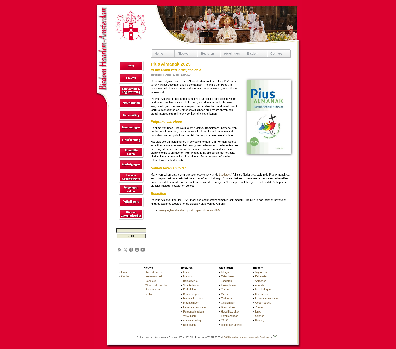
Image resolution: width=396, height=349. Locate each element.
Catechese (227, 276)
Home (158, 53)
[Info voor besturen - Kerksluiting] (131, 120)
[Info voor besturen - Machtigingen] (131, 169)
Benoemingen (191, 294)
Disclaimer (265, 337)
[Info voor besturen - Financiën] (131, 157)
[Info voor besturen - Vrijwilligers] (131, 206)
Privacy (259, 320)
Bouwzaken (228, 307)
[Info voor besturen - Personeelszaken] (131, 194)
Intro (186, 272)
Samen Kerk (152, 289)
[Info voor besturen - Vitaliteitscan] (131, 107)
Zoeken (259, 307)
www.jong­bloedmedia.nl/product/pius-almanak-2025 (189, 210)
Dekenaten (261, 276)
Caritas (225, 289)
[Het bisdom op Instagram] (136, 251)
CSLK (224, 320)
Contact (276, 53)
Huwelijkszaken (230, 311)
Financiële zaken (193, 298)
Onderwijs (227, 298)
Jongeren (226, 280)
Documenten (262, 294)
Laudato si (225, 174)
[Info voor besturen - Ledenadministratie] (131, 181)
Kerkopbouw (228, 285)
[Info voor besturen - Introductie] (131, 70)
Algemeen (261, 272)
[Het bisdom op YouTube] (142, 251)
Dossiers (150, 280)
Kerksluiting (190, 289)
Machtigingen (191, 302)
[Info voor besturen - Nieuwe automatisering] (131, 218)
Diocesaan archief (231, 324)
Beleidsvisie (190, 280)
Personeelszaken (193, 311)
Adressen (260, 280)
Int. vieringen (263, 289)
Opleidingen (228, 302)
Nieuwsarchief (153, 276)
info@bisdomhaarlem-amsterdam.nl (240, 337)
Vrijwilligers (190, 315)
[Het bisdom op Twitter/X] (125, 251)
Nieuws (187, 276)
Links (258, 311)
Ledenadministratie (194, 307)
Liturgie (225, 272)
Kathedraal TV (154, 272)
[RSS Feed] (119, 251)
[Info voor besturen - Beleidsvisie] (131, 95)
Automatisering (192, 320)
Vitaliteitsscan (191, 285)
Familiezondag (229, 315)
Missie (225, 294)
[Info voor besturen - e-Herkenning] (131, 144)
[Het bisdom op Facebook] (131, 251)
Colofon (259, 315)
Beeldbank (189, 324)
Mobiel (149, 294)
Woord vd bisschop (156, 285)
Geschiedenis (263, 302)
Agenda (259, 285)
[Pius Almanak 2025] (269, 153)
